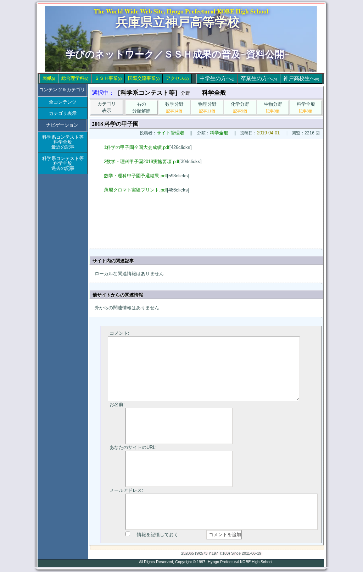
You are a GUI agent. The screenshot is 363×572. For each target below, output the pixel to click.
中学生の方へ (217, 78)
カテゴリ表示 (63, 113)
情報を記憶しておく (157, 534)
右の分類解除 (141, 107)
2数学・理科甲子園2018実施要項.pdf (141, 161)
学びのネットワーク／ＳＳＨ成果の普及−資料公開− (178, 54)
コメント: (119, 333)
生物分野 (273, 107)
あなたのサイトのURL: (133, 447)
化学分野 (240, 107)
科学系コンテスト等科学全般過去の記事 (63, 163)
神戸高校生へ (301, 78)
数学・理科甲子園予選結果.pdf (135, 175)
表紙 (49, 78)
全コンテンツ (63, 102)
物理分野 (207, 107)
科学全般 (306, 107)
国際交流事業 (144, 78)
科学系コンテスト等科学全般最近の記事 (63, 142)
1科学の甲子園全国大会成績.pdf (136, 147)
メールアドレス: (126, 490)
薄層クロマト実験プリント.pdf (135, 190)
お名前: (117, 404)
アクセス (177, 78)
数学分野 (174, 107)
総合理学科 (74, 78)
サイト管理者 (170, 132)
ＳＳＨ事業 (108, 78)
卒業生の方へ (259, 78)
